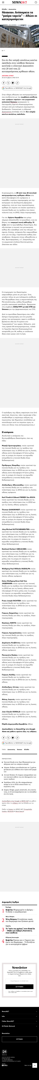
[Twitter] (8, 83)
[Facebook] (3, 83)
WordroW (10, 811)
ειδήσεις (33, 731)
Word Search (19, 811)
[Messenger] (13, 83)
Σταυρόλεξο (28, 809)
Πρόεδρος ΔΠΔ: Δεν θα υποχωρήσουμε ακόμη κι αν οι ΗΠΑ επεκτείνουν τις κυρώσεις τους (18, 784)
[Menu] (3, 2)
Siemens (14, 102)
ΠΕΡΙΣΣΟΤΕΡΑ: (7, 758)
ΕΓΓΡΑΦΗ (19, 1039)
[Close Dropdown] (36, 1011)
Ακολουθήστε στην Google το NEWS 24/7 (15, 801)
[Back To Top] (34, 1065)
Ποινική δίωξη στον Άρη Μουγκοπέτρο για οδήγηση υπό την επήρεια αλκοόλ (19, 763)
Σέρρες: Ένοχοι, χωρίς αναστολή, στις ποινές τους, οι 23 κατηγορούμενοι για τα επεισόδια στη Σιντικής (20, 792)
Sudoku (4, 811)
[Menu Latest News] (36, 2)
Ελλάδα (4, 9)
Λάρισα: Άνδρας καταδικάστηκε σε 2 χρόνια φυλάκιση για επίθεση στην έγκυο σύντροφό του (20, 769)
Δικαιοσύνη (12, 9)
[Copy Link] (17, 83)
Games (10, 809)
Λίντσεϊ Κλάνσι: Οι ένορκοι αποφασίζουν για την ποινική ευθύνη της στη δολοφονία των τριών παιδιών (20, 777)
